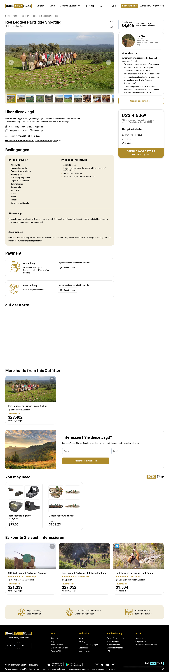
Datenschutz (84, 648)
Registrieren (158, 5)
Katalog (82, 641)
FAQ (109, 651)
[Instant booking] (117, 546)
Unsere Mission (57, 645)
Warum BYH (56, 651)
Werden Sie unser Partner (146, 645)
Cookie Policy (84, 651)
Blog (52, 641)
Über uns (54, 638)
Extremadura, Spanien (17, 26)
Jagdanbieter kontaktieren (141, 101)
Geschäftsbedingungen (88, 645)
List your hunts (129, 5)
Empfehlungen (113, 641)
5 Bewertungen (30, 576)
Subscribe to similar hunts (85, 461)
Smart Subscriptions (115, 638)
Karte (81, 638)
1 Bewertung (83, 576)
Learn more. (110, 669)
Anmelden (145, 5)
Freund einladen (113, 645)
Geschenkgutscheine (116, 648)
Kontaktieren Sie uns (59, 648)
